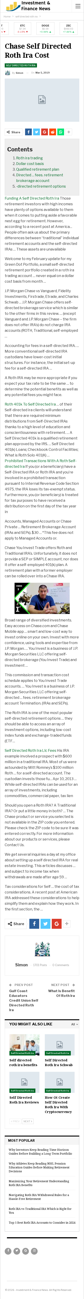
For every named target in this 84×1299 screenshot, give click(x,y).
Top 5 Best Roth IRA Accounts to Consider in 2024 (42, 1222)
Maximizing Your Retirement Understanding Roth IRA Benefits (39, 1183)
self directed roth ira (21, 65)
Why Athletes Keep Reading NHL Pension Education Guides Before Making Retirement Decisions (39, 1167)
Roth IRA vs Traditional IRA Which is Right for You (40, 1211)
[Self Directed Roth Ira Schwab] (60, 1044)
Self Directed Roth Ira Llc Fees (30, 750)
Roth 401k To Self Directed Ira (30, 404)
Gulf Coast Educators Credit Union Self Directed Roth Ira (23, 1000)
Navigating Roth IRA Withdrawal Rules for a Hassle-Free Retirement (39, 1197)
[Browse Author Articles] (42, 949)
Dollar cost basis (30, 164)
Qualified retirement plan (37, 169)
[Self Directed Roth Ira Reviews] (24, 1082)
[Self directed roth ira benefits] (24, 1044)
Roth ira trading (29, 158)
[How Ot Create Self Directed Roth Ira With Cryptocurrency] (60, 1082)
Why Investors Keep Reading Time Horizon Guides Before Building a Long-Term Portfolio (40, 1152)
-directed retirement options (41, 186)
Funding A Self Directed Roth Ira (32, 198)
